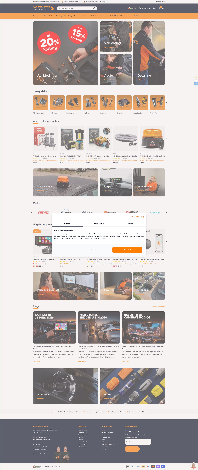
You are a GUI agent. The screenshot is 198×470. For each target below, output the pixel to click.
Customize (94, 250)
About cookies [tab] (99, 223)
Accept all (127, 250)
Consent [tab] (67, 223)
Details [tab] (130, 223)
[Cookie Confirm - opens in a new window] (138, 217)
